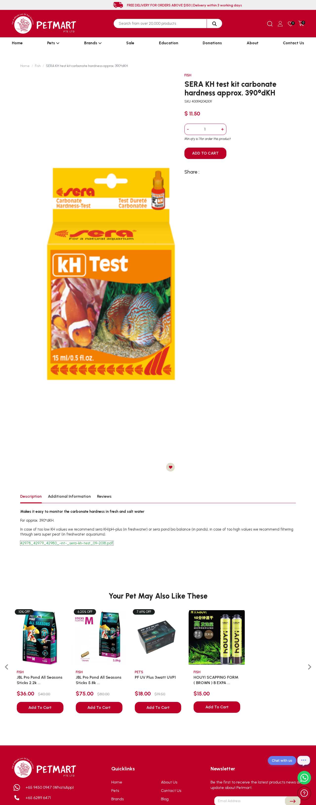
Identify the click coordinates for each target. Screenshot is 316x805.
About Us (169, 782)
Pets (51, 43)
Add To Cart (40, 707)
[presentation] (6, 667)
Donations (212, 43)
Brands (91, 43)
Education (168, 43)
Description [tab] (31, 496)
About (252, 43)
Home (17, 43)
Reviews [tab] (104, 496)
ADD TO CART (205, 153)
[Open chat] (303, 760)
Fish (38, 66)
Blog (165, 799)
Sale (130, 43)
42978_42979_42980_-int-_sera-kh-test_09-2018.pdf (66, 543)
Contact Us (293, 43)
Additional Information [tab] (69, 496)
